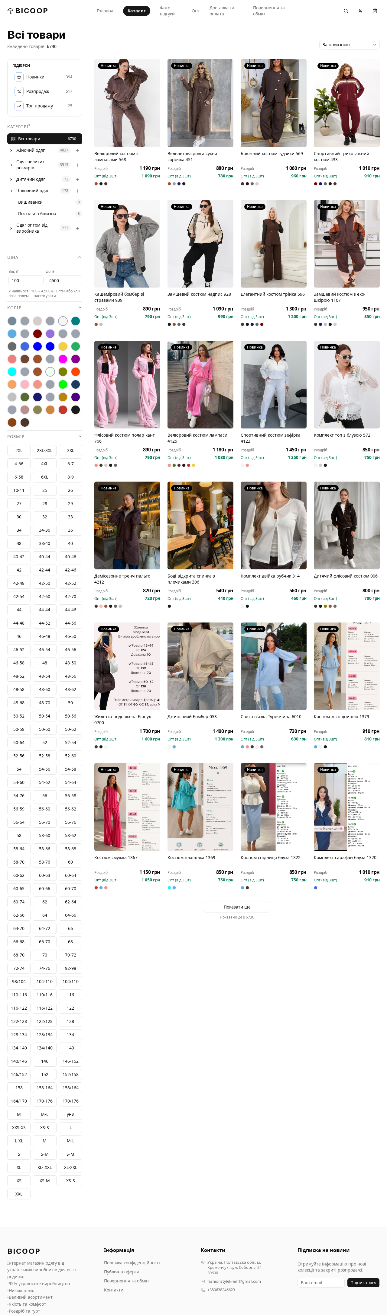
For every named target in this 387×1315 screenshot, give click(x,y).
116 (70, 995)
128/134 (45, 1035)
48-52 (18, 676)
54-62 (44, 782)
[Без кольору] (50, 321)
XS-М (45, 1181)
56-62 (70, 809)
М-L (44, 1114)
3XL (70, 451)
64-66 (70, 915)
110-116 (19, 995)
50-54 (44, 716)
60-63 (44, 875)
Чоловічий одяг (32, 191)
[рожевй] (50, 385)
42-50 (44, 583)
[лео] (50, 359)
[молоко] (50, 372)
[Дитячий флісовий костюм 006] (347, 525)
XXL (18, 1194)
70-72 (70, 955)
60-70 (70, 889)
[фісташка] (12, 410)
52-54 (70, 743)
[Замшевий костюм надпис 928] (200, 244)
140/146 (19, 1061)
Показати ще (237, 907)
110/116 (45, 995)
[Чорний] (75, 410)
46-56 (70, 650)
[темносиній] (37, 397)
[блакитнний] (25, 334)
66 (70, 928)
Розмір (15, 437)
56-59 (18, 809)
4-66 (19, 464)
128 (70, 1021)
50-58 (18, 729)
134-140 (19, 1048)
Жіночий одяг (30, 150)
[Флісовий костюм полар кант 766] (127, 384)
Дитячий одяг (30, 179)
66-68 (18, 942)
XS (19, 1181)
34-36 (44, 530)
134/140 (45, 1048)
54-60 (18, 782)
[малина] (63, 359)
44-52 (44, 623)
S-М (45, 1154)
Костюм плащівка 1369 (191, 857)
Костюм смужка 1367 (116, 857)
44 (19, 610)
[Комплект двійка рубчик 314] (274, 525)
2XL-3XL (44, 451)
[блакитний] (12, 334)
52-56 (18, 756)
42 (19, 570)
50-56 (70, 716)
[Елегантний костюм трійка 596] (274, 244)
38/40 (44, 543)
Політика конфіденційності (132, 1263)
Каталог (137, 11)
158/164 (71, 1088)
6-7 (70, 464)
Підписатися (363, 1282)
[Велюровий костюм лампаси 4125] (200, 384)
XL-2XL (70, 1167)
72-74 (18, 968)
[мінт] (12, 372)
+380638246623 (221, 1289)
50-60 (44, 729)
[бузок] (50, 334)
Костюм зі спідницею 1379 (341, 716)
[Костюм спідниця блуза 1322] (274, 807)
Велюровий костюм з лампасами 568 (116, 156)
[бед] (25, 321)
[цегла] (50, 410)
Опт (196, 11)
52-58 (44, 756)
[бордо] (37, 334)
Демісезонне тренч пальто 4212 (122, 579)
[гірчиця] (75, 334)
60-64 (70, 875)
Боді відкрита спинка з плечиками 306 (191, 579)
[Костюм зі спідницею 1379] (347, 666)
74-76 (44, 968)
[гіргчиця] (63, 334)
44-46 (70, 610)
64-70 (18, 928)
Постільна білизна (37, 214)
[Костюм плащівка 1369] (200, 807)
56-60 (44, 809)
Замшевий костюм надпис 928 (199, 294)
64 (44, 915)
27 (19, 504)
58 (19, 836)
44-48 (18, 623)
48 (44, 663)
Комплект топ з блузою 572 (342, 435)
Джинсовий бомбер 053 (192, 716)
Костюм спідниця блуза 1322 (271, 857)
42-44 (44, 570)
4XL (44, 464)
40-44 (44, 557)
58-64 (18, 849)
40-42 (18, 557)
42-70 (70, 597)
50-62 (70, 729)
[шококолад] (12, 423)
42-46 (70, 570)
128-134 (19, 1035)
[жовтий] (63, 347)
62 (44, 902)
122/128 (45, 1021)
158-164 (45, 1088)
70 (44, 955)
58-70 (18, 862)
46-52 (18, 650)
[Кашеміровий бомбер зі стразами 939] (127, 244)
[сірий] (12, 397)
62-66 (18, 915)
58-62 (70, 836)
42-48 (18, 583)
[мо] (25, 372)
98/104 (19, 982)
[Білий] (63, 321)
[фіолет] (75, 397)
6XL (44, 477)
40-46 (70, 557)
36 (70, 530)
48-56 (70, 676)
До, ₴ (50, 271)
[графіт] (12, 347)
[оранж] (75, 372)
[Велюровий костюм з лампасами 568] (127, 103)
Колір (14, 308)
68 (70, 942)
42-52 (70, 583)
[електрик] (50, 347)
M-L (70, 1141)
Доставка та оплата (222, 11)
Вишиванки (30, 202)
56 (44, 796)
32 (44, 517)
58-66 (44, 849)
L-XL (19, 1141)
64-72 (44, 928)
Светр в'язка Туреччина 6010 (271, 716)
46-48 (44, 636)
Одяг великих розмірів (30, 165)
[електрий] (37, 347)
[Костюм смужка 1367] (127, 807)
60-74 (18, 902)
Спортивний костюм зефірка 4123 (271, 438)
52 (44, 743)
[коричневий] (25, 359)
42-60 (44, 597)
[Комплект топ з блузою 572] (347, 384)
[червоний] (63, 410)
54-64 (70, 782)
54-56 (44, 769)
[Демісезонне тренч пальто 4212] (127, 525)
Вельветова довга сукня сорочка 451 (192, 156)
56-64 (18, 822)
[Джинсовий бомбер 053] (200, 666)
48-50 (70, 663)
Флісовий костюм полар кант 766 (124, 438)
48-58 (18, 690)
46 (19, 636)
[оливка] (63, 372)
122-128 (19, 1021)
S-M (70, 1154)
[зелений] (75, 347)
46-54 (44, 650)
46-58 (18, 663)
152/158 (71, 1075)
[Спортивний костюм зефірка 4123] (274, 384)
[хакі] (37, 410)
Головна (105, 11)
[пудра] (25, 385)
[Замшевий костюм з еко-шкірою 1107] (347, 244)
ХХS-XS (19, 1128)
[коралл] (12, 359)
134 (70, 1035)
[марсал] (75, 359)
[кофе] (37, 359)
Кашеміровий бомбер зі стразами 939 (119, 297)
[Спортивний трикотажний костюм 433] (347, 103)
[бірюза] (75, 321)
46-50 (70, 636)
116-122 (19, 1008)
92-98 (70, 968)
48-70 (44, 703)
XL (19, 1167)
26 (70, 490)
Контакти (113, 1290)
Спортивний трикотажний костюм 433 (341, 156)
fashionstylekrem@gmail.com (234, 1281)
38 (19, 543)
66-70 (44, 942)
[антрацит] (12, 321)
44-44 (44, 610)
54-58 (70, 769)
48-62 (70, 690)
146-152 (71, 1061)
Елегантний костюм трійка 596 (273, 294)
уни (70, 1114)
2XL (18, 451)
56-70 (44, 822)
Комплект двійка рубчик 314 (270, 576)
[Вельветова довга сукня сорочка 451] (200, 103)
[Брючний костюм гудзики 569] (274, 103)
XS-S (70, 1181)
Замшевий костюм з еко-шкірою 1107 (340, 297)
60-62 (18, 875)
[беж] (37, 321)
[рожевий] (37, 385)
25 (44, 490)
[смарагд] (25, 397)
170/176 (71, 1101)
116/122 (45, 1008)
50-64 (18, 743)
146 (44, 1061)
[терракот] (63, 397)
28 (44, 504)
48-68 (18, 703)
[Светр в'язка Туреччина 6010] (274, 666)
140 (70, 1048)
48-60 (44, 690)
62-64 (70, 902)
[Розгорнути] (11, 150)
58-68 (70, 849)
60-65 (18, 889)
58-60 (44, 836)
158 (19, 1088)
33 (70, 517)
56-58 (70, 796)
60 (70, 862)
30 (19, 517)
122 (70, 1008)
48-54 (44, 676)
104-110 (45, 982)
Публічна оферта (121, 1272)
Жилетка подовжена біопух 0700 (122, 719)
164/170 (19, 1101)
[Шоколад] (25, 423)
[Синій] (75, 385)
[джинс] (25, 347)
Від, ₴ (13, 271)
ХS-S (44, 1128)
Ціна (12, 257)
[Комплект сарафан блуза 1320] (347, 807)
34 (19, 530)
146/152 (19, 1075)
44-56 (70, 623)
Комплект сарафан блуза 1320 (345, 857)
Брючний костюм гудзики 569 (272, 153)
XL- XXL (44, 1167)
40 (70, 543)
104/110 (71, 982)
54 (19, 769)
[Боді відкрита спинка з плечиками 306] (200, 525)
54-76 (18, 796)
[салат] (63, 385)
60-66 (44, 889)
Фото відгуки (167, 11)
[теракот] (50, 397)
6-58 (19, 477)
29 (70, 504)
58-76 (44, 862)
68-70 (18, 955)
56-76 (70, 822)
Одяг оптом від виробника (31, 228)
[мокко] (37, 372)
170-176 (45, 1101)
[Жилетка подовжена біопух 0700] (127, 666)
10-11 (18, 490)
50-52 (18, 716)
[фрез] (25, 410)
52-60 (70, 756)
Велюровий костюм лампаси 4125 (197, 438)
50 (70, 703)
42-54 (18, 597)
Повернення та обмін (269, 11)
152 (44, 1075)
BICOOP (31, 10)
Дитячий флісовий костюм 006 (346, 576)
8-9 (70, 477)
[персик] (12, 385)
